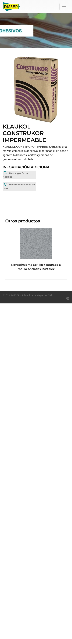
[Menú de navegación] (64, 6)
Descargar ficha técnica (15, 175)
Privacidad (28, 295)
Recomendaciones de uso (19, 186)
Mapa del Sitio (45, 295)
